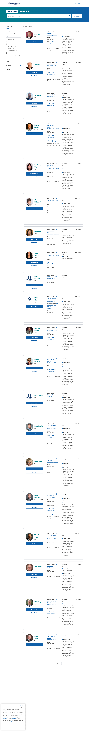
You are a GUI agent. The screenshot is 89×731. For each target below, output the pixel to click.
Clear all (7, 28)
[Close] (22, 705)
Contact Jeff (34, 103)
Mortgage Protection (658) (12, 53)
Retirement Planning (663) (12, 46)
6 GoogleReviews (51, 510)
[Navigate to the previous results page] (46, 663)
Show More (8, 58)
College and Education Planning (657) (14, 55)
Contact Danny (34, 133)
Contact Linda (34, 403)
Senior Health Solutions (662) (12, 50)
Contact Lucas (34, 504)
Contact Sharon (34, 208)
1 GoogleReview (50, 43)
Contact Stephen (34, 337)
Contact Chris (34, 609)
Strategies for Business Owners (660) (13, 52)
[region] (13, 717)
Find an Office (24, 12)
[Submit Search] (69, 16)
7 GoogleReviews (51, 137)
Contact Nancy (34, 368)
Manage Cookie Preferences (10, 721)
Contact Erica (34, 239)
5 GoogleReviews (51, 74)
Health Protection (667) (11, 44)
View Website (34, 45)
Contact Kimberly (34, 173)
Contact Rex (34, 41)
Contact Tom (34, 574)
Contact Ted (34, 72)
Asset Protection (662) (11, 48)
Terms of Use (14, 718)
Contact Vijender (34, 543)
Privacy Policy (6, 718)
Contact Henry (34, 285)
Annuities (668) (10, 41)
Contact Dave (34, 433)
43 (57, 663)
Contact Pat (34, 469)
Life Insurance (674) (11, 39)
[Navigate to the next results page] (60, 663)
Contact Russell (34, 644)
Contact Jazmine (34, 262)
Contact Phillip (34, 306)
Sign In (77, 3)
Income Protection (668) (12, 42)
